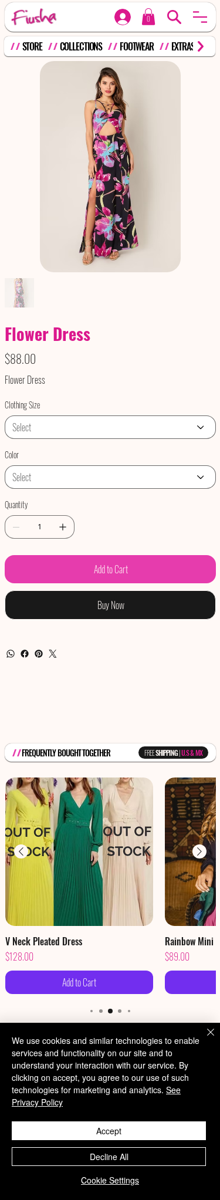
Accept (108, 1131)
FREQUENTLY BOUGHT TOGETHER (66, 752)
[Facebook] (25, 654)
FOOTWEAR (137, 46)
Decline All (109, 1156)
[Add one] (63, 527)
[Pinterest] (39, 654)
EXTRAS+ (184, 46)
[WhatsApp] (10, 654)
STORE (32, 46)
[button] (200, 17)
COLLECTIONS (81, 46)
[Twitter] (53, 654)
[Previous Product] (21, 851)
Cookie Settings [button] (110, 1180)
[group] (110, 886)
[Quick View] (79, 852)
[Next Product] (199, 851)
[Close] (203, 1039)
